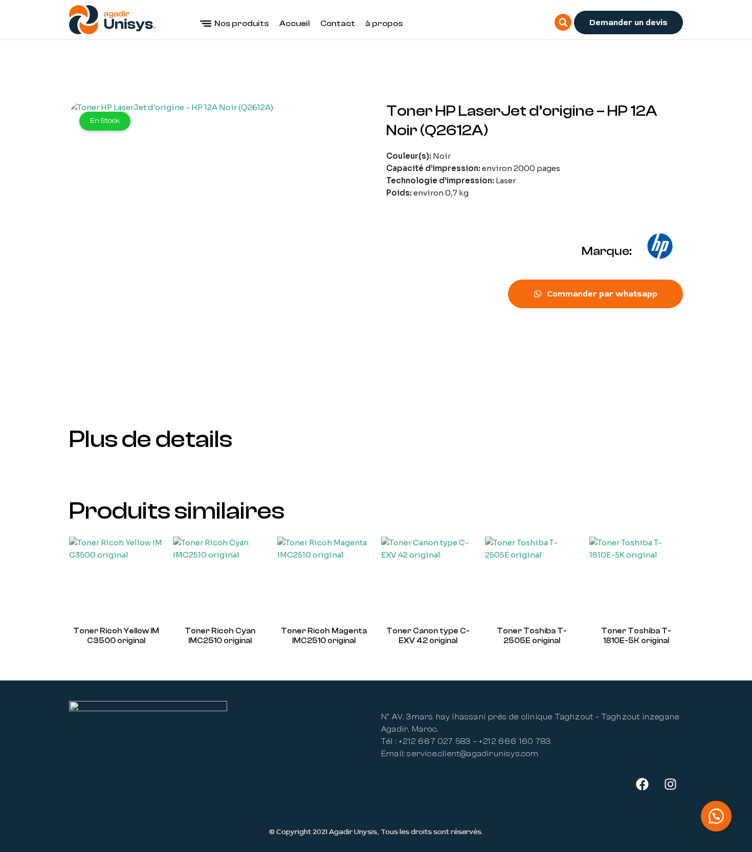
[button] (563, 22)
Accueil (294, 23)
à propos (384, 23)
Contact (337, 23)
